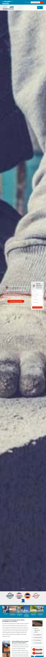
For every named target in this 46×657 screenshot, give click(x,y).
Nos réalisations (16, 301)
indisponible (7, 1)
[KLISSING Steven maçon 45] (8, 7)
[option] (23, 328)
